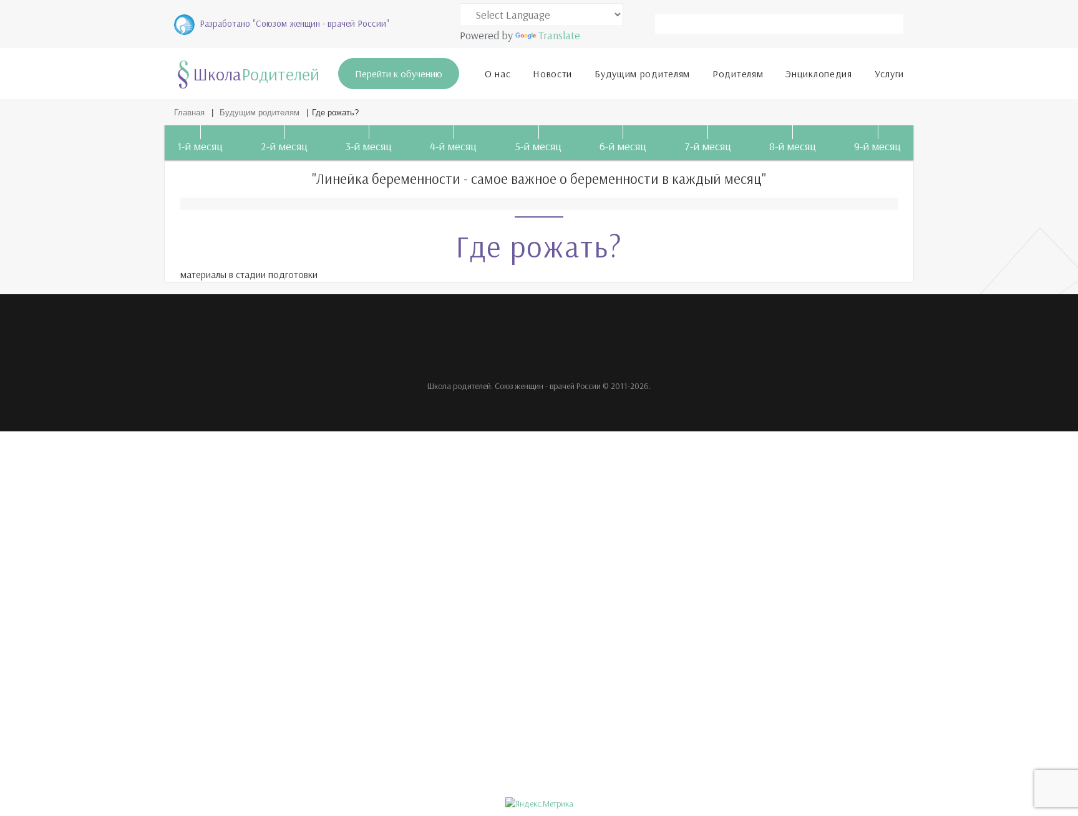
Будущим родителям (642, 74)
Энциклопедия (818, 74)
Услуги (889, 74)
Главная (189, 112)
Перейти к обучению (398, 73)
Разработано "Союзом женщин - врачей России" (294, 23)
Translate (559, 35)
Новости (552, 74)
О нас (498, 74)
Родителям (737, 74)
